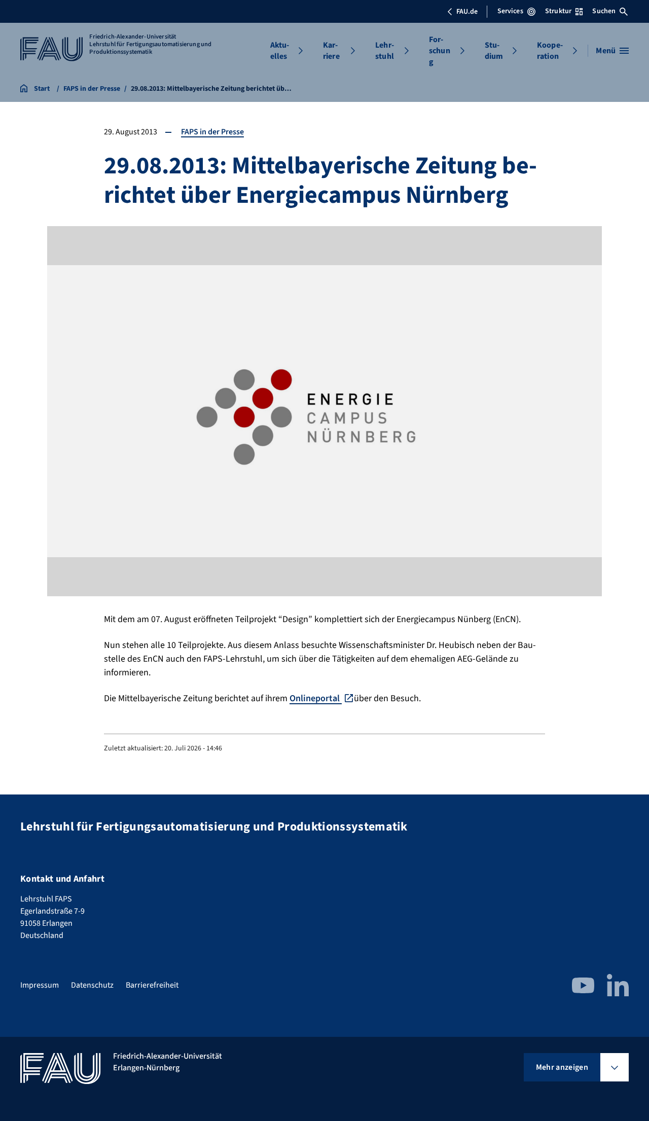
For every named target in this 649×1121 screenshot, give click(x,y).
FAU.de (467, 12)
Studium (494, 51)
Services (510, 11)
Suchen (604, 11)
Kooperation (550, 51)
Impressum (39, 985)
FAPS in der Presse (212, 131)
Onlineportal (316, 698)
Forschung (439, 51)
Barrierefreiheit (152, 985)
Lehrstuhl (384, 51)
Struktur (558, 11)
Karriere (331, 51)
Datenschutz (92, 985)
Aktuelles (280, 51)
